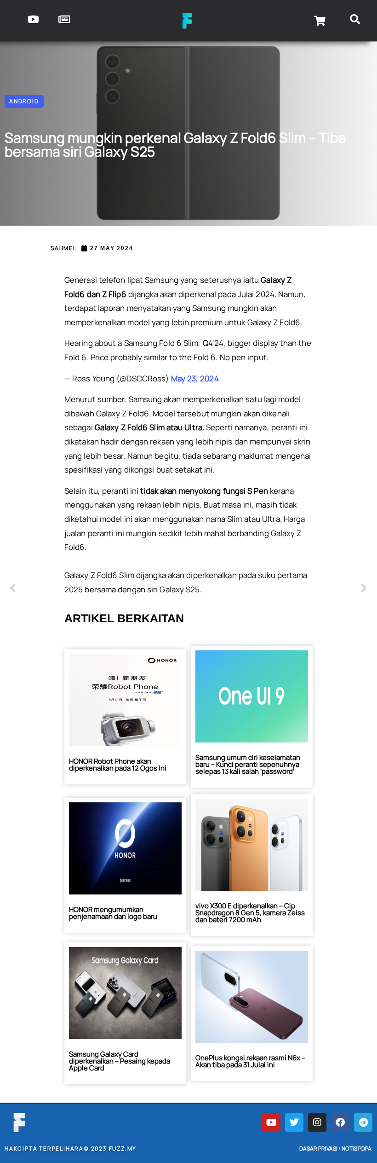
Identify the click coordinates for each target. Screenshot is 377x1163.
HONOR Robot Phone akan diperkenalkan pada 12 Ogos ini (117, 764)
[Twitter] (294, 1122)
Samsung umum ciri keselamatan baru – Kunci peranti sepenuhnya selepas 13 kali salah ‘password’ (247, 764)
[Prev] (98, 589)
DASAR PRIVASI (318, 1148)
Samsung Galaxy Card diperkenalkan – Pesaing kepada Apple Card (119, 1061)
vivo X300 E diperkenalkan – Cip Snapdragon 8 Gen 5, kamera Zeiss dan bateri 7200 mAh (250, 912)
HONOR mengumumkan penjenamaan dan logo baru (113, 913)
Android (24, 101)
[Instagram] (317, 1122)
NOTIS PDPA (356, 1148)
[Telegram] (363, 1122)
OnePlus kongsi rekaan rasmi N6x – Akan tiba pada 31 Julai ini (250, 1061)
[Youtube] (271, 1122)
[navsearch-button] (355, 21)
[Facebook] (340, 1122)
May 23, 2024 (195, 378)
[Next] (278, 589)
